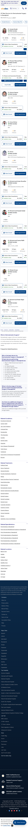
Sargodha (3, 656)
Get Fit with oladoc (6, 752)
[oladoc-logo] (4, 8)
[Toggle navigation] (26, 8)
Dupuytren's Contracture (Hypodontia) (10, 454)
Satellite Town (4, 562)
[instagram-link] (12, 810)
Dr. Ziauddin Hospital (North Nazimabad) (11, 704)
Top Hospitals (4, 670)
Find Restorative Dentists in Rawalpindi (10, 543)
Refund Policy (4, 608)
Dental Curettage (5, 499)
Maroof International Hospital (8, 698)
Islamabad (4, 639)
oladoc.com (24, 805)
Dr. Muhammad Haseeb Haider (16, 211)
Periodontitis (4, 432)
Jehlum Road (4, 568)
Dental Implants (5, 493)
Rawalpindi (11, 329)
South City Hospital (6, 701)
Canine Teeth (4, 423)
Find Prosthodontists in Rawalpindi (9, 538)
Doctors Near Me (17, 22)
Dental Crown (4, 502)
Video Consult (8, 53)
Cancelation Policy (6, 620)
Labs (2, 747)
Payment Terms (5, 611)
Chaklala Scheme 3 (5, 565)
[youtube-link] (14, 810)
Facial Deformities (5, 482)
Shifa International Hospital (8, 690)
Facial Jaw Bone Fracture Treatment (10, 479)
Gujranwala (4, 650)
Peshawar (3, 647)
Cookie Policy (7, 825)
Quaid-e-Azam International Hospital (10, 693)
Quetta (3, 661)
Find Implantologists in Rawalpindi (9, 535)
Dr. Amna (10, 151)
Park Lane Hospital (6, 707)
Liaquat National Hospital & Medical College (12, 713)
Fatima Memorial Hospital (7, 681)
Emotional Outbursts (6, 421)
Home (2, 329)
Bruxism (3, 457)
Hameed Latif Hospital (7, 676)
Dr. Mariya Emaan (13, 270)
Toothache (3, 452)
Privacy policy (4, 603)
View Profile (8, 84)
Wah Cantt (4, 664)
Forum (2, 738)
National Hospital (5, 679)
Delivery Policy (5, 606)
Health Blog (4, 735)
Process (3, 625)
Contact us (4, 614)
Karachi (3, 633)
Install (23, 3)
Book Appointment (20, 53)
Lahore (3, 636)
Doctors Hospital (5, 673)
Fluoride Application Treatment (8, 473)
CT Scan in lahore (5, 724)
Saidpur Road (4, 560)
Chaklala (3, 557)
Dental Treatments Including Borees (10, 490)
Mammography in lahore (7, 727)
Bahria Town (4, 551)
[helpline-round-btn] (22, 8)
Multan (3, 644)
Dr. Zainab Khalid (12, 29)
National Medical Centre (7, 710)
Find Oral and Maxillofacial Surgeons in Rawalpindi (13, 529)
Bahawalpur (4, 659)
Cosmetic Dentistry (5, 504)
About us (3, 600)
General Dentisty (5, 471)
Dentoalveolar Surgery (6, 488)
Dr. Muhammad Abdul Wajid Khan (16, 300)
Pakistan (6, 329)
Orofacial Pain (4, 429)
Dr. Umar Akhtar (12, 122)
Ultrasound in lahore (6, 730)
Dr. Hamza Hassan (13, 92)
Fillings (2, 476)
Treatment (17, 329)
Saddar (2, 554)
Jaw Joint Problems (5, 426)
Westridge (3, 571)
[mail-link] (17, 810)
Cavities (3, 437)
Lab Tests (3, 750)
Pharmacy (3, 744)
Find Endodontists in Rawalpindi (9, 540)
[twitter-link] (7, 810)
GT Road (3, 577)
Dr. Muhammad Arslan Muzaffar (17, 181)
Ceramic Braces (5, 510)
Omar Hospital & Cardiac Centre (9, 684)
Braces (2, 516)
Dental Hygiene (4, 496)
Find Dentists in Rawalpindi (7, 526)
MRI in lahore (4, 718)
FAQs (2, 623)
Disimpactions (4, 485)
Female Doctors (6, 22)
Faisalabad (4, 653)
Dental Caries (4, 440)
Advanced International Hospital (9, 696)
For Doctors (4, 741)
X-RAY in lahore (5, 721)
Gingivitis (3, 443)
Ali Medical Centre (5, 687)
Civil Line (3, 574)
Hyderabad (4, 667)
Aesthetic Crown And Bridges (8, 519)
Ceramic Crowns (5, 507)
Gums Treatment (5, 468)
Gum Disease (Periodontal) (7, 446)
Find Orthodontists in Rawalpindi (9, 532)
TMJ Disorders (4, 435)
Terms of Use (4, 617)
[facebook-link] (9, 810)
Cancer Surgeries (5, 513)
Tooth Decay (4, 449)
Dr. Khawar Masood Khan (15, 61)
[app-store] (8, 760)
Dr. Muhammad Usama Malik (16, 240)
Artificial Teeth (4, 465)
